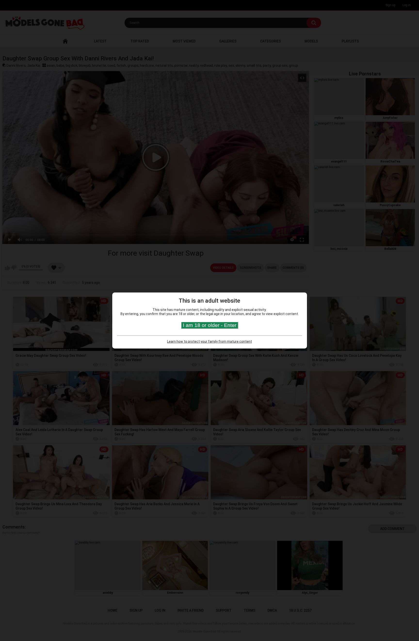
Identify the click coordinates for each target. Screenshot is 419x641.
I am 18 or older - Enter (209, 325)
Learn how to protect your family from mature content (209, 341)
